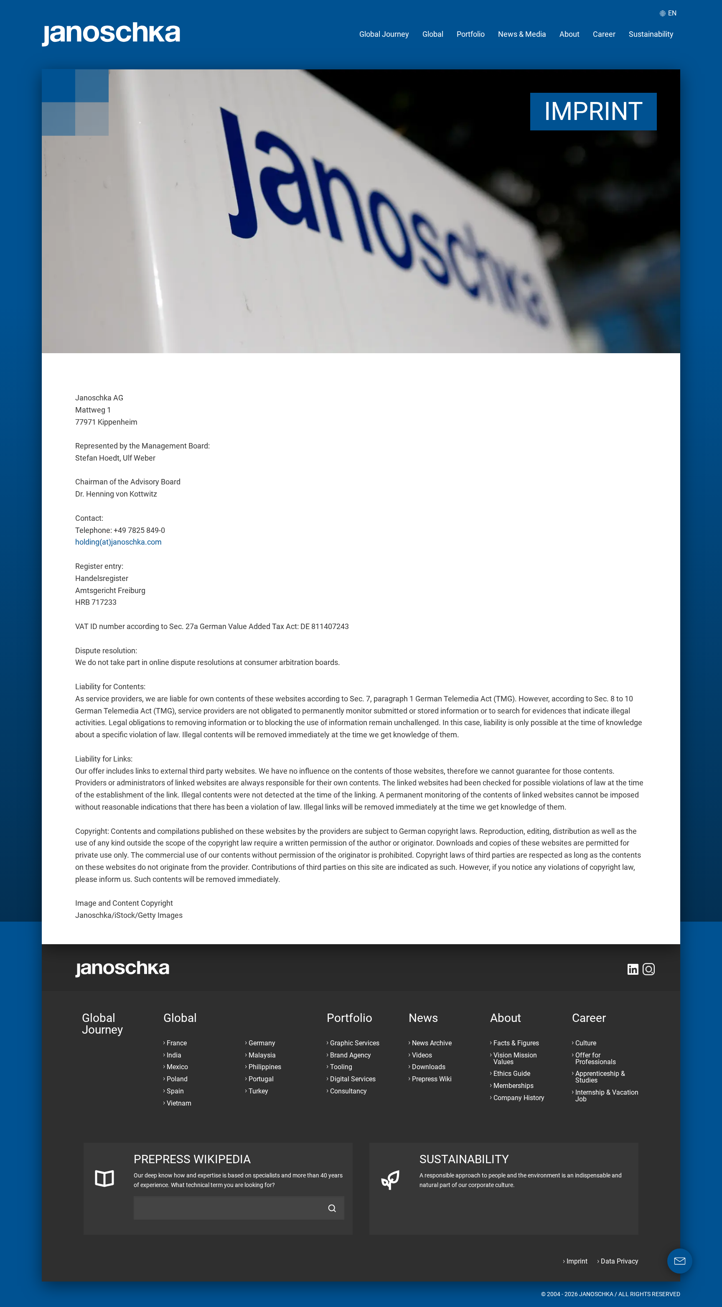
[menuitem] (384, 34)
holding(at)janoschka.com (118, 542)
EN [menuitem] (672, 13)
